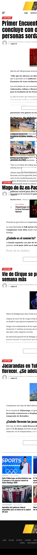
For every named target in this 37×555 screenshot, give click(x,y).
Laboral (22, 543)
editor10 (14, 44)
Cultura (11, 540)
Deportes (19, 540)
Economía (28, 540)
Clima (26, 13)
